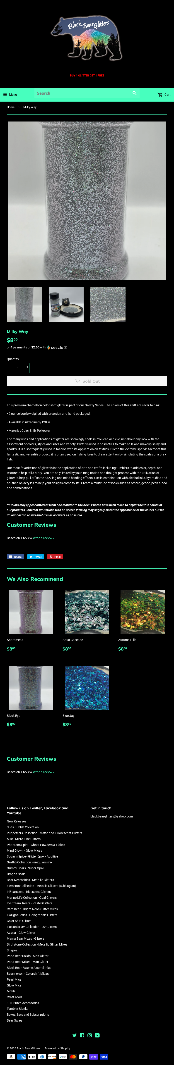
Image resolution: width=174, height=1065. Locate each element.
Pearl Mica (14, 979)
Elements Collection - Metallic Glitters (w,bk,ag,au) (41, 886)
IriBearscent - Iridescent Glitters (29, 891)
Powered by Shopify (57, 1048)
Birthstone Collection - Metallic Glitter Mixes (37, 944)
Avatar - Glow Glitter (21, 932)
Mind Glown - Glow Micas (24, 850)
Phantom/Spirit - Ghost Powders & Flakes (36, 845)
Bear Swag (14, 1020)
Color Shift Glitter (19, 921)
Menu (13, 94)
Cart (167, 94)
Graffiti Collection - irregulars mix (29, 862)
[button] (87, 347)
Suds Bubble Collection (23, 827)
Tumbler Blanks (17, 1008)
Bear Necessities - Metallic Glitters (30, 880)
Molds (11, 991)
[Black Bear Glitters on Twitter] (74, 1036)
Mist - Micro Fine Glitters (24, 839)
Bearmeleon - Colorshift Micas (28, 973)
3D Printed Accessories (23, 1003)
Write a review (42, 538)
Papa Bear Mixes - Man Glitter (27, 962)
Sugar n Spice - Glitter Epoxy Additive (32, 856)
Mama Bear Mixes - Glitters (25, 938)
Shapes (12, 950)
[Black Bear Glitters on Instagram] (89, 1036)
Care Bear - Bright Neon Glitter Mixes (32, 909)
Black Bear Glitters (29, 1048)
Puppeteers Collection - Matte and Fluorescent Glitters (44, 833)
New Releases (16, 821)
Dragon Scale (16, 874)
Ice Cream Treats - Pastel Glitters (29, 903)
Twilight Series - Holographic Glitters (32, 915)
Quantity (13, 359)
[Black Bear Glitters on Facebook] (82, 1036)
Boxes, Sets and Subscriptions (28, 1014)
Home (10, 107)
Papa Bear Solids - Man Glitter (27, 956)
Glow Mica (14, 985)
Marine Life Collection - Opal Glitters (32, 897)
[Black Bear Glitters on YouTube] (97, 1036)
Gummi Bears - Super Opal (25, 868)
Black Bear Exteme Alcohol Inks (29, 968)
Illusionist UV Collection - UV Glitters (32, 927)
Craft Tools (14, 997)
